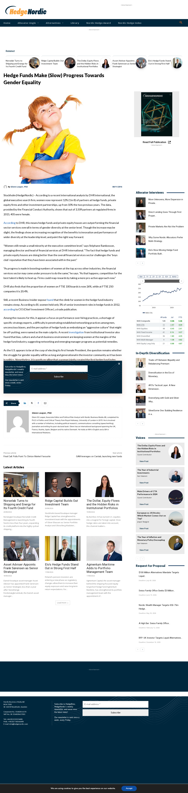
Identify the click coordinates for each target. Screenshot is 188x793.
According (9, 222)
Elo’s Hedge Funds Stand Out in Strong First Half (62, 566)
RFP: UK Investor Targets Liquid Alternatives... (160, 638)
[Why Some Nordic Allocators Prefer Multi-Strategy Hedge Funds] (141, 240)
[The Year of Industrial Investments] (175, 475)
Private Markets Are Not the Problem (166, 226)
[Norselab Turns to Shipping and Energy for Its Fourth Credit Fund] (34, 62)
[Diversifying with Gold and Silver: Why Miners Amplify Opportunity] (141, 401)
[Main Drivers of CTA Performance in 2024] (175, 497)
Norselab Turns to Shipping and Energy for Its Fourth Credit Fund (16, 63)
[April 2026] (156, 114)
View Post (144, 461)
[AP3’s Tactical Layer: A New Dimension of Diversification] (141, 388)
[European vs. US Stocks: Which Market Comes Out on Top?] (175, 518)
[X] (31, 403)
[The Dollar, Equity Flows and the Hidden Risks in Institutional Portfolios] (105, 62)
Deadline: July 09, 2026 (147, 580)
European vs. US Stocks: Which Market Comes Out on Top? (151, 516)
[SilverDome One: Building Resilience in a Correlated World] (141, 413)
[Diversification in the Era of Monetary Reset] (141, 375)
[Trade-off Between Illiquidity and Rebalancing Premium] (141, 363)
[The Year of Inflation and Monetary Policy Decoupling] (175, 543)
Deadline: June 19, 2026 (147, 595)
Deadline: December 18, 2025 (150, 642)
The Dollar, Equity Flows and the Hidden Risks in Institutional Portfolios (88, 63)
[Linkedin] (25, 403)
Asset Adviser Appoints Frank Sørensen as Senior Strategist (124, 63)
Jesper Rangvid (143, 522)
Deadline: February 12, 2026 (149, 627)
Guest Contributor (144, 454)
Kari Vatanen (142, 476)
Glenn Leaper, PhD (19, 187)
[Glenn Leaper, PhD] (6, 187)
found (50, 299)
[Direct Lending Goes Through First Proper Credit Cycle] (141, 215)
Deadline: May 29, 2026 (147, 613)
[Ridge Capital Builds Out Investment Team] (69, 62)
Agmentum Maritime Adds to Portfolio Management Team (101, 568)
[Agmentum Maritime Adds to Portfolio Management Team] (104, 548)
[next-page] (142, 263)
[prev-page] (138, 263)
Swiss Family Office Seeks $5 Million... (157, 590)
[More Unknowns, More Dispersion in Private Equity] (141, 202)
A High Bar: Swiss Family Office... (154, 623)
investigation (76, 332)
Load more (61, 602)
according (9, 309)
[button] (180, 22)
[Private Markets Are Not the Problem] (141, 227)
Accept (129, 788)
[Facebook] (38, 403)
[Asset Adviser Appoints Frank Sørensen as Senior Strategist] (141, 62)
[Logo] (12, 11)
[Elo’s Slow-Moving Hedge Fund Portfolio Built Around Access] (141, 253)
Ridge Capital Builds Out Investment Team (61, 502)
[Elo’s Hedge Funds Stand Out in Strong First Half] (176, 62)
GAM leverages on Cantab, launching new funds (99, 456)
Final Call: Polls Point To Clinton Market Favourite (27, 456)
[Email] (45, 403)
